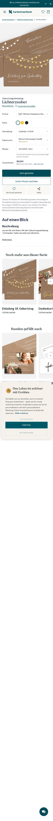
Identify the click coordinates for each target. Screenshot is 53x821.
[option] (18, 122)
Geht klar (26, 425)
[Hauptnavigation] (4, 11)
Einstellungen (26, 419)
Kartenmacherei (8, 19)
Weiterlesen (7, 240)
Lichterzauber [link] (41, 19)
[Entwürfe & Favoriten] (42, 11)
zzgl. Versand (38, 164)
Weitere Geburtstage (25, 19)
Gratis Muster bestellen (26, 181)
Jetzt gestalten (26, 173)
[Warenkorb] (48, 11)
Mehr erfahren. (21, 413)
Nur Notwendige (26, 433)
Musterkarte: (18, 106)
